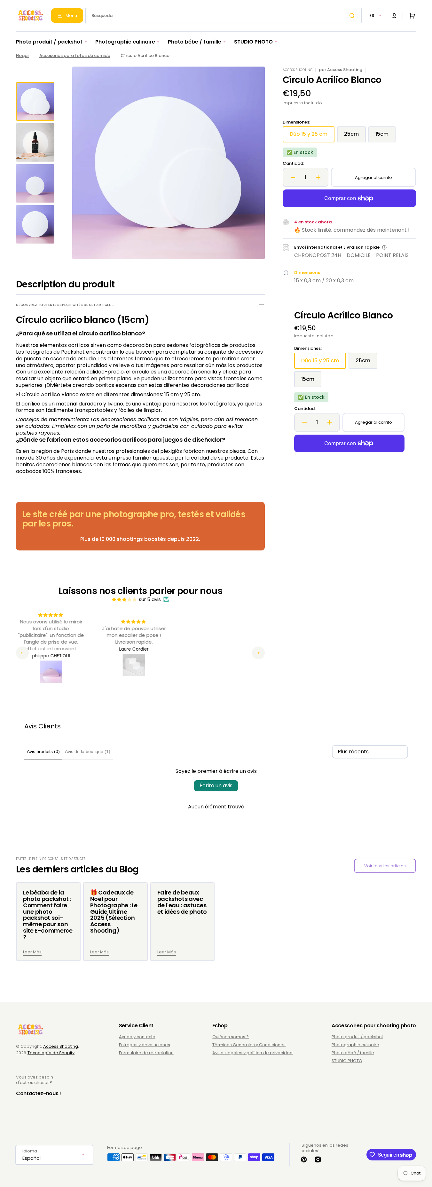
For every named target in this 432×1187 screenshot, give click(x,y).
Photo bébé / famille (353, 1053)
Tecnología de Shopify (51, 1053)
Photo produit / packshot (357, 1037)
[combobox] (223, 15)
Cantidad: (293, 163)
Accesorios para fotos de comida (74, 56)
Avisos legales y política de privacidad (252, 1053)
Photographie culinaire (355, 1045)
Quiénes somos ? (230, 1037)
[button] (394, 16)
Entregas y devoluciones (144, 1045)
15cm (385, 136)
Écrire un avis (216, 785)
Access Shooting (60, 1046)
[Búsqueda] (353, 16)
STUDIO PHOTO (347, 1061)
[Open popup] (384, 247)
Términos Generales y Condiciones (249, 1045)
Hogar (22, 56)
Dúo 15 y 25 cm (312, 136)
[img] (124, 599)
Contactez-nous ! (38, 1093)
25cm (355, 136)
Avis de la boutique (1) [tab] (87, 751)
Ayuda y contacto (137, 1037)
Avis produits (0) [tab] (43, 751)
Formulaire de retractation (146, 1053)
